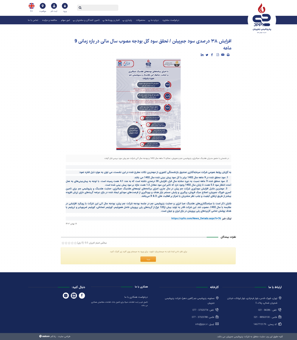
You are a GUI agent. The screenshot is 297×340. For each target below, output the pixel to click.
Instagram (66, 296)
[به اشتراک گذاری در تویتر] (207, 55)
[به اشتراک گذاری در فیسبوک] (212, 55)
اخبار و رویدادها (112, 20)
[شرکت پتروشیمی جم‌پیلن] (262, 18)
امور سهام (65, 20)
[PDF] (217, 55)
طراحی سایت (64, 336)
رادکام (53, 336)
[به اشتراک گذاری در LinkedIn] (202, 55)
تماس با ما (33, 20)
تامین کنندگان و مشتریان (87, 20)
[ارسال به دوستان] (223, 55)
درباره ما (155, 20)
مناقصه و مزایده (49, 20)
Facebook (82, 296)
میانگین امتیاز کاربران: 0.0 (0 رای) (92, 243)
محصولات (140, 20)
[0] (63, 243)
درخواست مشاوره (171, 20)
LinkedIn (74, 296)
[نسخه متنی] (228, 55)
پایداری (128, 20)
